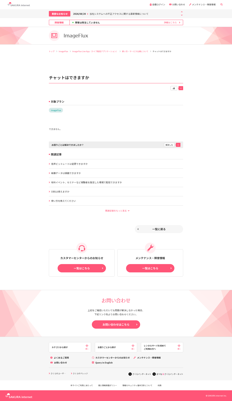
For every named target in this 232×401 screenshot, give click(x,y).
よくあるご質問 (61, 358)
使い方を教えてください (63, 200)
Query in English (104, 362)
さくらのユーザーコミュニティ (61, 373)
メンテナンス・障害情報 (204, 4)
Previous (181, 15)
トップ (52, 51)
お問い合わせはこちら (116, 324)
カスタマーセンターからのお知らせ (112, 358)
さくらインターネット (141, 374)
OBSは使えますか (60, 191)
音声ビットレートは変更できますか (69, 163)
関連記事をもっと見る (116, 211)
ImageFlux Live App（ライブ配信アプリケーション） (95, 51)
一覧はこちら (82, 268)
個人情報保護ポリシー (107, 385)
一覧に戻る (159, 229)
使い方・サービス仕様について (135, 51)
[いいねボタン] (174, 88)
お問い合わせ (178, 4)
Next (181, 11)
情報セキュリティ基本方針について (137, 385)
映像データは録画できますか (66, 173)
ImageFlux (63, 51)
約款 (160, 385)
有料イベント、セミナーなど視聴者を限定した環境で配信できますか (86, 182)
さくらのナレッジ (80, 373)
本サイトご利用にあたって (81, 385)
